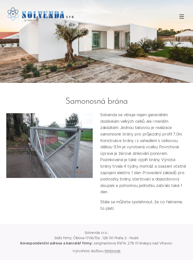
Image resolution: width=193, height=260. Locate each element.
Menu (182, 16)
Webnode (112, 251)
